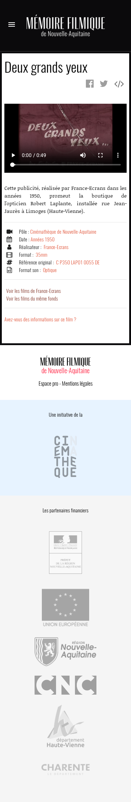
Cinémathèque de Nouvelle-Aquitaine (63, 231)
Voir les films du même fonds (32, 298)
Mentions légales (77, 383)
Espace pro (48, 383)
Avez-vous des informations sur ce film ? (40, 319)
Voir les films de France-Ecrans (33, 290)
